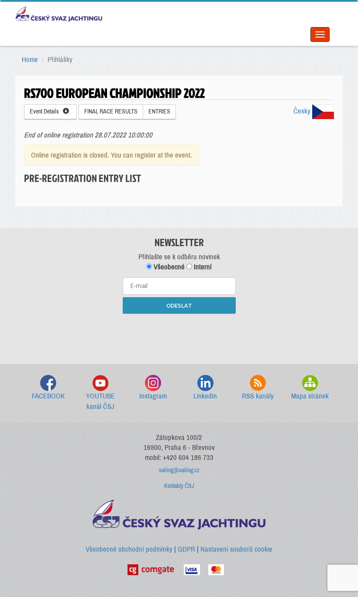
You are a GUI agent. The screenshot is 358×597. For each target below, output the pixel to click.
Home (30, 59)
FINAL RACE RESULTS (111, 111)
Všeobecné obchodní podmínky (129, 549)
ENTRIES (159, 111)
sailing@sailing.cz (179, 470)
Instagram (153, 396)
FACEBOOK (48, 396)
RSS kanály (258, 396)
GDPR (186, 549)
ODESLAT (179, 305)
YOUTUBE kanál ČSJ (100, 401)
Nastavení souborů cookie (236, 549)
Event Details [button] (46, 111)
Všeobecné (168, 267)
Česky (302, 111)
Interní (202, 267)
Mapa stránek (310, 396)
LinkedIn (205, 396)
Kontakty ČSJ (179, 486)
